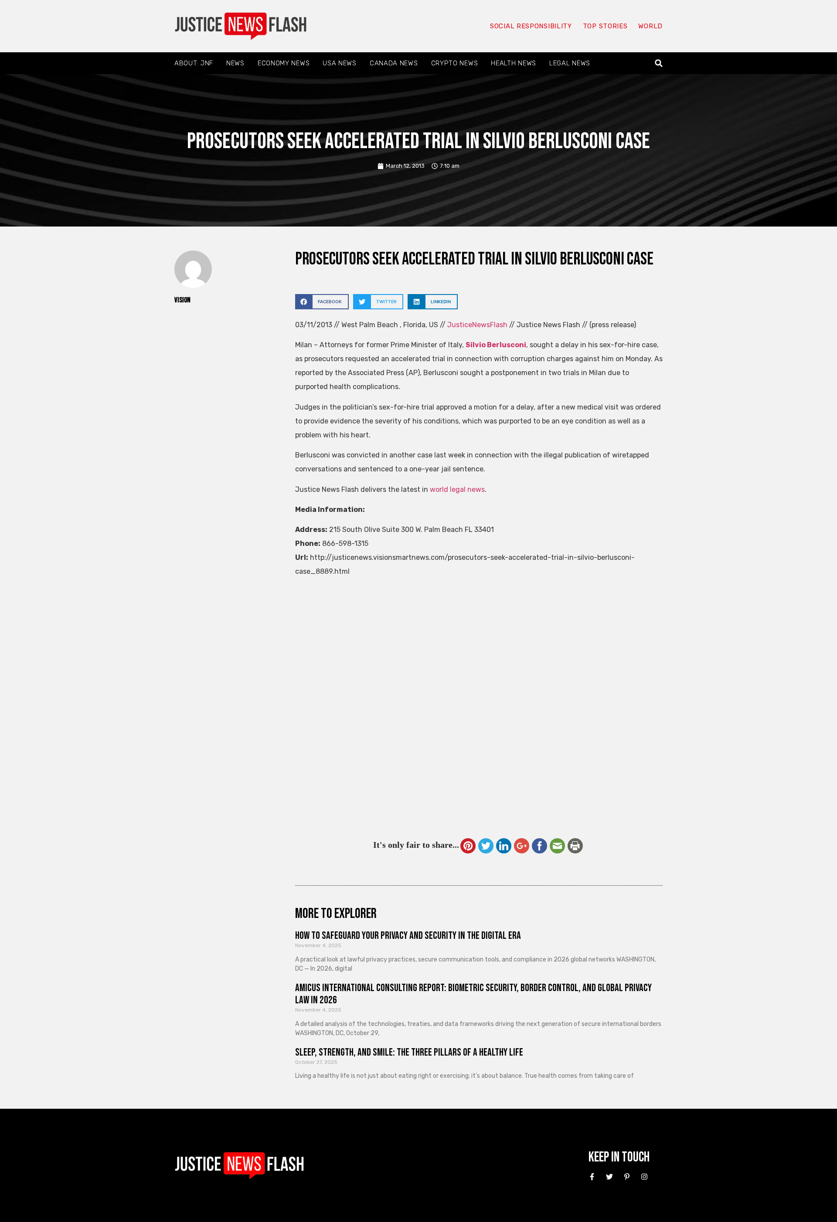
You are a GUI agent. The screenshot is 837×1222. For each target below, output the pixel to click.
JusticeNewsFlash (477, 325)
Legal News (569, 63)
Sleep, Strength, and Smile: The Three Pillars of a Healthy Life (409, 1052)
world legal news (457, 489)
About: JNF (193, 63)
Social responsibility (531, 26)
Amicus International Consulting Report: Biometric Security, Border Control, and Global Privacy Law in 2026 (473, 994)
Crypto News (454, 63)
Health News (513, 63)
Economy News (284, 63)
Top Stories (605, 26)
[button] (659, 63)
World (650, 26)
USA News (340, 63)
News (235, 63)
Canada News (394, 63)
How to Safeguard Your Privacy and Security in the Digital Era (408, 935)
